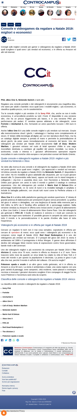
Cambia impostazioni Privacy (14, 411)
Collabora (5, 373)
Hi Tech (42, 5)
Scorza (59, 7)
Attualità (11, 24)
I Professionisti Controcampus (63, 19)
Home (3, 24)
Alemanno (14, 7)
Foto (3, 390)
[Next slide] (75, 12)
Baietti (5, 7)
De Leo (32, 7)
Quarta (41, 7)
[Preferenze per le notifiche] (4, 413)
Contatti (5, 371)
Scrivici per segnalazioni (10, 382)
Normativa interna (8, 386)
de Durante (50, 7)
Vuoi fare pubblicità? (9, 379)
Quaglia (68, 7)
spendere (15, 232)
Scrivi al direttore (8, 377)
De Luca (23, 7)
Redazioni (5, 368)
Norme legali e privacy (10, 388)
